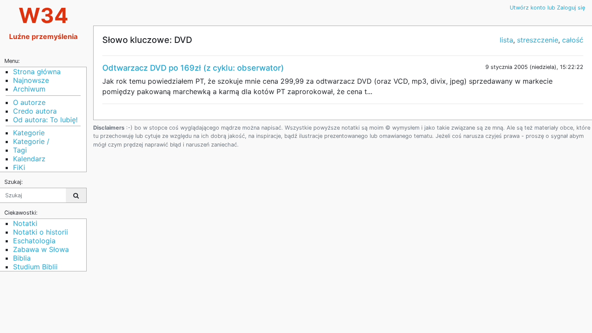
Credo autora (35, 111)
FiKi (19, 167)
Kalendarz (29, 158)
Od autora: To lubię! (45, 119)
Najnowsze (31, 80)
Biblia (22, 258)
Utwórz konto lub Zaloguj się (547, 7)
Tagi (20, 150)
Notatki (25, 223)
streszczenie (537, 40)
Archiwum (29, 89)
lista (506, 40)
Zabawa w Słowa (41, 249)
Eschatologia (34, 240)
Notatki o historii (40, 232)
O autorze (29, 102)
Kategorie (29, 132)
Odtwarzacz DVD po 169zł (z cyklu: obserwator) (193, 67)
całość (572, 40)
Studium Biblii (35, 266)
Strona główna (37, 71)
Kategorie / (31, 141)
